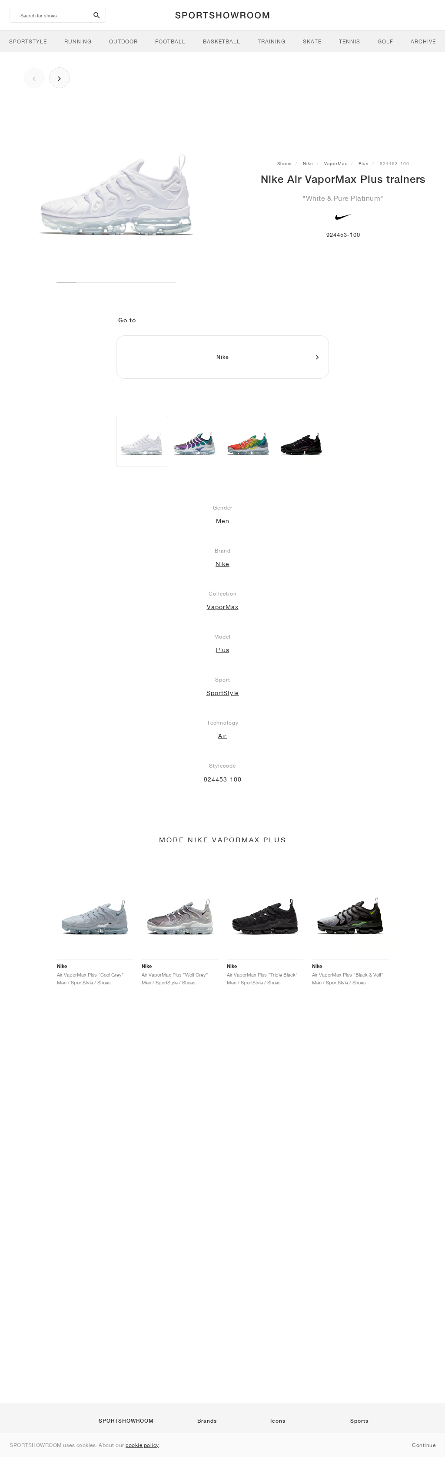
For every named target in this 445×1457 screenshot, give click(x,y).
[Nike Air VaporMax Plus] (141, 441)
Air (222, 735)
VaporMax (335, 163)
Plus (364, 163)
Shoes (284, 163)
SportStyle (222, 692)
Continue (423, 1445)
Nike (308, 163)
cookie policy (142, 1445)
